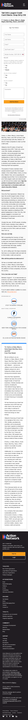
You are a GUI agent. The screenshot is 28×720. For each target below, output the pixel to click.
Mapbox (14, 682)
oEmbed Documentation (8, 648)
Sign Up (14, 553)
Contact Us (5, 607)
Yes (6, 65)
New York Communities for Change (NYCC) (14, 328)
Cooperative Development (9, 625)
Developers (5, 642)
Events (4, 588)
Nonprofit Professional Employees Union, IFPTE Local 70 (12, 701)
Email (4, 582)
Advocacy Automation (8, 592)
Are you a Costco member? (10, 73)
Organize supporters (8, 618)
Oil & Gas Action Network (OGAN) (14, 338)
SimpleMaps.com (7, 688)
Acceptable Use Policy (8, 714)
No (6, 67)
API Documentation (7, 646)
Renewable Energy (7, 712)
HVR (10, 693)
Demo (4, 601)
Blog (4, 631)
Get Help (5, 640)
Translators (19, 712)
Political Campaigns (7, 574)
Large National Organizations (10, 570)
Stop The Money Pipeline (14, 305)
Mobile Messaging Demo (9, 603)
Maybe (7, 70)
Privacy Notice (6, 710)
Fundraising (5, 590)
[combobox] (23, 54)
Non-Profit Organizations (9, 568)
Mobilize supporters (7, 616)
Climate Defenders (14, 317)
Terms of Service (14, 710)
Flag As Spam (23, 119)
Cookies (14, 712)
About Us (5, 627)
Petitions (5, 586)
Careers (5, 605)
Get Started (5, 599)
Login (14, 557)
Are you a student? (8, 80)
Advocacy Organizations (9, 572)
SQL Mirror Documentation (9, 644)
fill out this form (11, 292)
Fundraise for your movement (10, 614)
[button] (24, 5)
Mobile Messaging (7, 584)
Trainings (5, 638)
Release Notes (6, 629)
